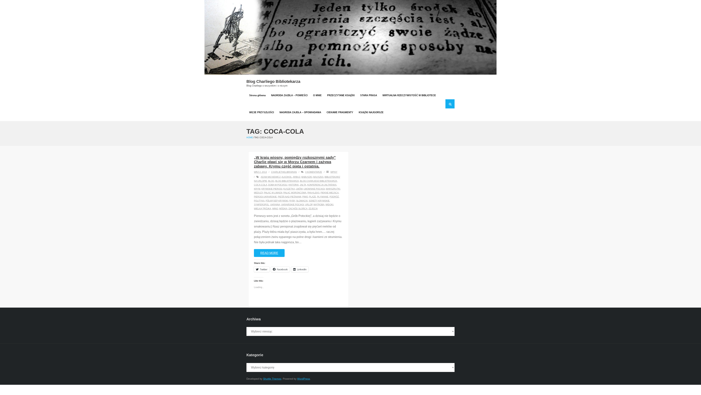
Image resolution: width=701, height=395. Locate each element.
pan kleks (313, 192)
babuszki (306, 177)
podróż (334, 196)
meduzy (258, 192)
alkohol (286, 177)
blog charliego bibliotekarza (318, 181)
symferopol (261, 204)
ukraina (275, 204)
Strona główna (257, 95)
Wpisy (333, 172)
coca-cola (260, 185)
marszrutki (333, 189)
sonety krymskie (319, 201)
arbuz (296, 177)
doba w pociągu (277, 185)
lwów (299, 189)
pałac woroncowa (294, 192)
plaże (312, 196)
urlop (308, 204)
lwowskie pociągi (314, 189)
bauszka (318, 177)
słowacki (302, 201)
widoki (329, 204)
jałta (303, 185)
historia (293, 185)
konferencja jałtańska (321, 185)
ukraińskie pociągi (292, 204)
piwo (305, 196)
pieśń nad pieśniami (289, 196)
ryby (292, 201)
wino (275, 208)
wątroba (318, 204)
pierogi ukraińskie (265, 196)
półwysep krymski (277, 201)
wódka (283, 208)
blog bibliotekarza (287, 181)
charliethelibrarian (284, 172)
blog (271, 181)
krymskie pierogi (271, 189)
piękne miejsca (330, 192)
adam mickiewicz (271, 177)
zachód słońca (297, 208)
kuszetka (289, 189)
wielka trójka (262, 208)
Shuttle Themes (272, 378)
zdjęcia (313, 208)
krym (257, 189)
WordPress (303, 378)
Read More (269, 253)
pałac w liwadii (273, 192)
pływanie (322, 196)
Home (249, 137)
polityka (259, 201)
